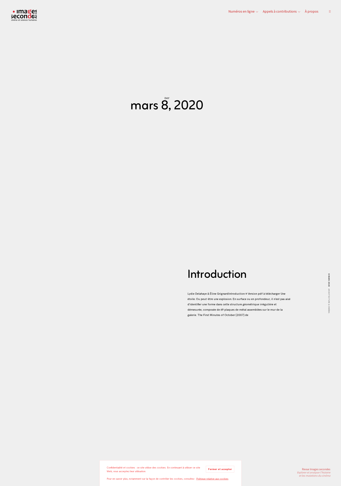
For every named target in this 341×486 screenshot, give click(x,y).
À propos (311, 11)
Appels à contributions (280, 11)
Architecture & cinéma (329, 301)
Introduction (217, 275)
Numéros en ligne (241, 11)
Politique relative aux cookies (212, 478)
